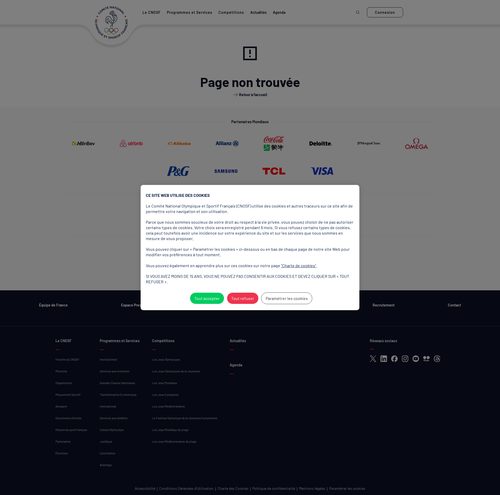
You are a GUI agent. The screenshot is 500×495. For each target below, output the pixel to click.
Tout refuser (242, 298)
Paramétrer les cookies (287, 298)
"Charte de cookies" (298, 265)
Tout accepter (207, 298)
